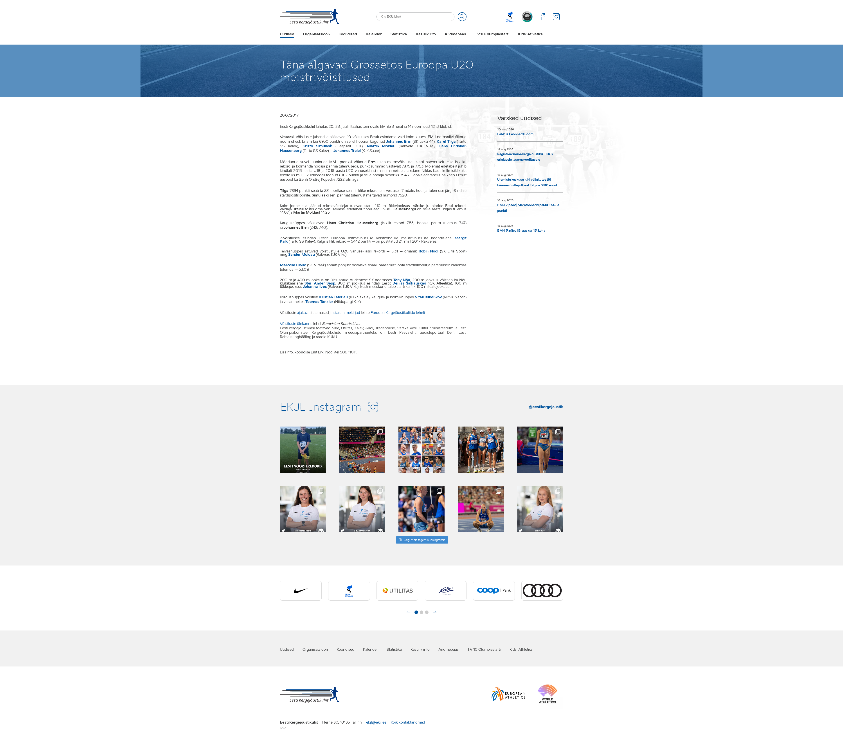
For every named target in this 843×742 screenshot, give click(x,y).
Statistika (399, 34)
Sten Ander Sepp (319, 283)
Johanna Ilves (315, 286)
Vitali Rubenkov (428, 297)
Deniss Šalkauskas (409, 283)
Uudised (287, 34)
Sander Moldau (301, 254)
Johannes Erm (398, 141)
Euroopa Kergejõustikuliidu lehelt (398, 313)
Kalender (374, 34)
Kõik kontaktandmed (408, 722)
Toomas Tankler (319, 301)
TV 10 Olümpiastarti (492, 34)
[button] (416, 612)
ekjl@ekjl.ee (376, 722)
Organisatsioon (316, 34)
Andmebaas (455, 34)
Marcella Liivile (293, 265)
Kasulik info (426, 34)
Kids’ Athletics (530, 34)
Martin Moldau (381, 146)
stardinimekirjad (346, 313)
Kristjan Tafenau (333, 297)
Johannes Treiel (347, 150)
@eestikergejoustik (546, 407)
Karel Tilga (446, 141)
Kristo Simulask (317, 146)
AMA (283, 728)
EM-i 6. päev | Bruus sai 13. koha (521, 230)
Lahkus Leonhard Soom (515, 134)
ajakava (303, 313)
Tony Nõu (401, 280)
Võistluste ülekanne (296, 324)
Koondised (348, 34)
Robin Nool (428, 251)
